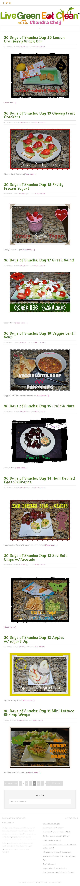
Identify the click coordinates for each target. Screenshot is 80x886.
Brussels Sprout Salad (52, 840)
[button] (40, 28)
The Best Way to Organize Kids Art (56, 836)
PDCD (59, 882)
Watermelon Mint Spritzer (53, 828)
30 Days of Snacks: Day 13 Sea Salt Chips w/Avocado (35, 557)
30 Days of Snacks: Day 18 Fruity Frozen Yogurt (34, 186)
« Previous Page (11, 783)
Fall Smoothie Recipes (51, 824)
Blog (37, 46)
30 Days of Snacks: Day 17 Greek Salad (39, 260)
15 (48, 783)
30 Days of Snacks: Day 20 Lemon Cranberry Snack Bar (34, 39)
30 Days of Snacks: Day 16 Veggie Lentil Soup (40, 335)
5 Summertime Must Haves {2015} (57, 832)
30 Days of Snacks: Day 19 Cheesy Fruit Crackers (39, 115)
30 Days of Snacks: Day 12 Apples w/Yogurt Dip (34, 639)
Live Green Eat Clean (40, 14)
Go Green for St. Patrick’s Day (54, 868)
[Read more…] (10, 103)
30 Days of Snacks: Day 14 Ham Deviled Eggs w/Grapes (39, 480)
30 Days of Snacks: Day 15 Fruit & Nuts (39, 406)
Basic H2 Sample (49, 864)
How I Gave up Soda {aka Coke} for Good (58, 872)
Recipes (42, 46)
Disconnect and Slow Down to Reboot (57, 852)
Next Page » (57, 783)
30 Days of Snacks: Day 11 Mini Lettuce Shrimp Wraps (39, 713)
